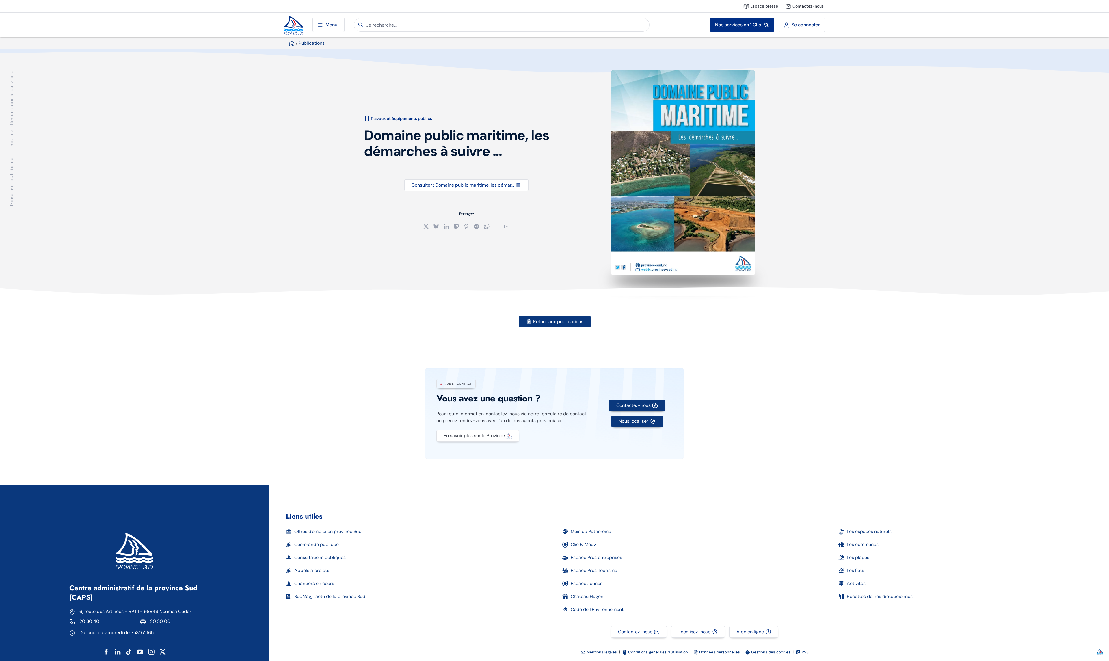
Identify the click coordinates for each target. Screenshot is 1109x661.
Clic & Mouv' (584, 544)
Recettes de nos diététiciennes (880, 596)
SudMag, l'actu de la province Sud (329, 596)
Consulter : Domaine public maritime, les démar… (463, 185)
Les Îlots (855, 570)
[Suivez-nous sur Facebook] (106, 651)
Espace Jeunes (586, 583)
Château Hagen (587, 596)
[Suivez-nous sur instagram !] (151, 651)
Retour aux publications (558, 322)
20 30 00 (160, 621)
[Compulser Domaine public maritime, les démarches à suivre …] (683, 172)
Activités (856, 583)
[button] (497, 226)
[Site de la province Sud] (293, 25)
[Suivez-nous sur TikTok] (128, 651)
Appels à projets (311, 570)
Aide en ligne (750, 632)
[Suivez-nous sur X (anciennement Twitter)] (162, 651)
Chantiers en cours (314, 583)
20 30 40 (89, 621)
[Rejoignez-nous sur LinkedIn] (117, 651)
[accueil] (292, 43)
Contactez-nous (633, 405)
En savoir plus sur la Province (474, 436)
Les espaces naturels (869, 531)
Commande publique (316, 544)
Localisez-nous (694, 632)
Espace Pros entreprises (596, 557)
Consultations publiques (320, 557)
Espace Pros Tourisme (594, 570)
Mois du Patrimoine (591, 531)
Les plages (858, 557)
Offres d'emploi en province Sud (328, 531)
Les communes (863, 544)
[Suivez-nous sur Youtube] (140, 651)
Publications (312, 43)
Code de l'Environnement (597, 609)
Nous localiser (633, 421)
